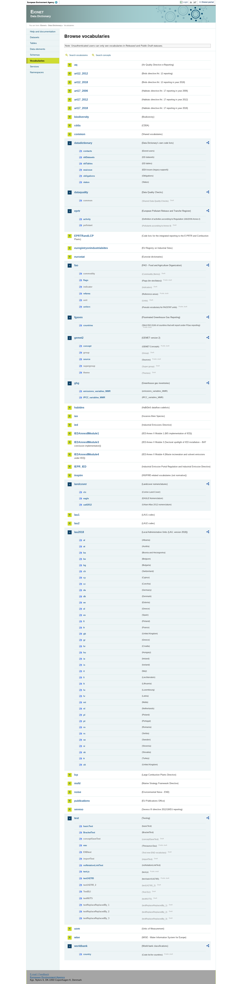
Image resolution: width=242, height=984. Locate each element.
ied (76, 424)
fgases (78, 317)
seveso (78, 809)
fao (76, 265)
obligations (89, 176)
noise (77, 792)
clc (84, 492)
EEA (43, 2)
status (86, 182)
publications (82, 800)
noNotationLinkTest (93, 865)
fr (84, 627)
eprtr (77, 211)
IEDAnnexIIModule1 (86, 433)
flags (85, 280)
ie (84, 659)
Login (185, 2)
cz (84, 584)
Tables (33, 43)
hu (84, 652)
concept (87, 346)
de (84, 590)
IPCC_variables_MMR (94, 397)
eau (85, 845)
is (84, 665)
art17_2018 (81, 108)
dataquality (81, 192)
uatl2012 (87, 504)
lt (84, 683)
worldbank (80, 946)
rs (84, 733)
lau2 (77, 523)
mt (84, 702)
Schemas (35, 54)
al (84, 540)
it (84, 671)
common (79, 134)
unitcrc (86, 307)
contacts (87, 151)
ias (76, 416)
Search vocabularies (78, 55)
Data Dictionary (55, 25)
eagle (86, 498)
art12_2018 (81, 82)
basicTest (88, 826)
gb (84, 633)
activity (87, 219)
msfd (77, 783)
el (84, 609)
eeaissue (87, 170)
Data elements (37, 49)
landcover (80, 484)
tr (84, 758)
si (84, 746)
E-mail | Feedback (39, 974)
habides (79, 407)
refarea (86, 293)
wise (77, 937)
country (87, 954)
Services (34, 66)
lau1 (77, 514)
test (76, 818)
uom (77, 928)
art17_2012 (81, 99)
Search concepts (103, 55)
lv (84, 696)
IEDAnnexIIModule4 (86, 454)
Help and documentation (42, 31)
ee (84, 602)
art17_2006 (81, 90)
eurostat (79, 256)
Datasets (34, 37)
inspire (78, 475)
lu (84, 690)
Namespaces (37, 72)
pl (84, 715)
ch (84, 571)
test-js (86, 871)
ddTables (88, 163)
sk (84, 752)
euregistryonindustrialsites (91, 248)
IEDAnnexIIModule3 (86, 442)
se (84, 740)
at (84, 546)
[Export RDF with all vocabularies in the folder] (207, 143)
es (84, 615)
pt (84, 721)
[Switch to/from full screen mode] (196, 2)
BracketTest (89, 832)
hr (84, 646)
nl (84, 708)
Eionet (43, 25)
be (84, 559)
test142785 (88, 878)
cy (84, 577)
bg (84, 565)
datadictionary (83, 143)
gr (84, 640)
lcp (76, 774)
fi (84, 621)
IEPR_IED (80, 466)
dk (84, 596)
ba (84, 552)
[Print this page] (191, 2)
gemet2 (78, 337)
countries (88, 325)
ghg (76, 383)
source (86, 359)
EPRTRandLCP (84, 235)
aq (75, 64)
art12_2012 (81, 73)
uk (84, 764)
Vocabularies (37, 60)
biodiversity (81, 116)
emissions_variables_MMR (96, 391)
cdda (77, 125)
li (84, 677)
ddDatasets (88, 157)
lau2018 (79, 532)
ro (84, 727)
